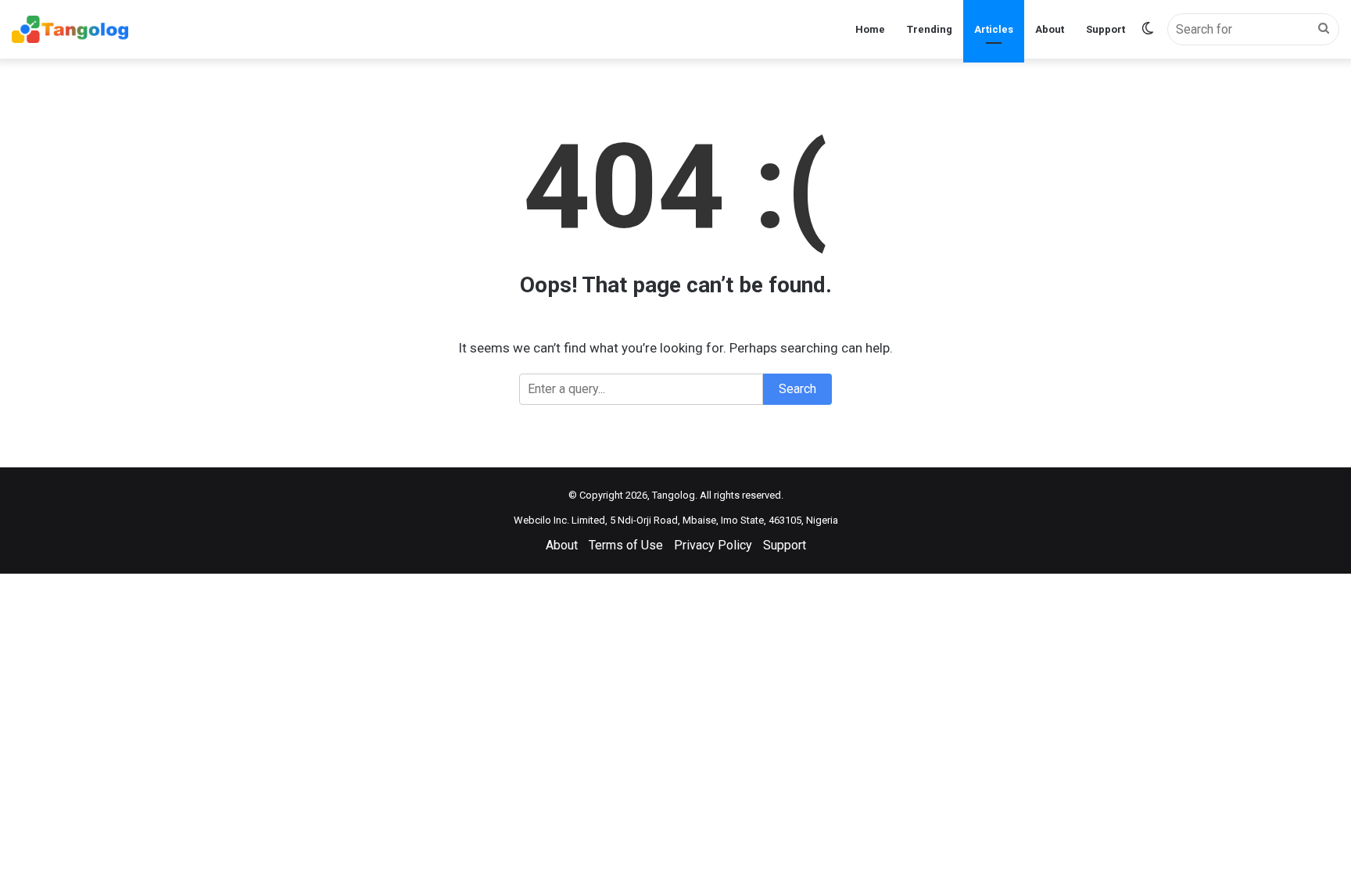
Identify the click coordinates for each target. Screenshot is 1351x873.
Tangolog (673, 495)
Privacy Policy (713, 545)
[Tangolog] (70, 29)
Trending (929, 29)
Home (870, 29)
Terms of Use (626, 545)
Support (1105, 29)
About (1049, 29)
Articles (993, 29)
